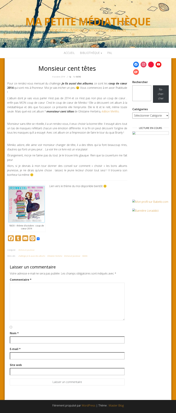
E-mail (15, 349)
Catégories (140, 109)
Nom (14, 333)
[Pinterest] (151, 64)
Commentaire (20, 280)
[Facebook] (136, 64)
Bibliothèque (90, 53)
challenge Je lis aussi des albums (31, 256)
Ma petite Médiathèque (88, 21)
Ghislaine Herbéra (54, 256)
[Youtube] (158, 64)
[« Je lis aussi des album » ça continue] (26, 204)
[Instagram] (143, 64)
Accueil (69, 53)
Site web (16, 365)
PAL (109, 53)
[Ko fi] (136, 72)
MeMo (84, 256)
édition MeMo (110, 111)
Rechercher (140, 82)
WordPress (88, 405)
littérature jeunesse (26, 250)
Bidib (78, 76)
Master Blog (116, 405)
